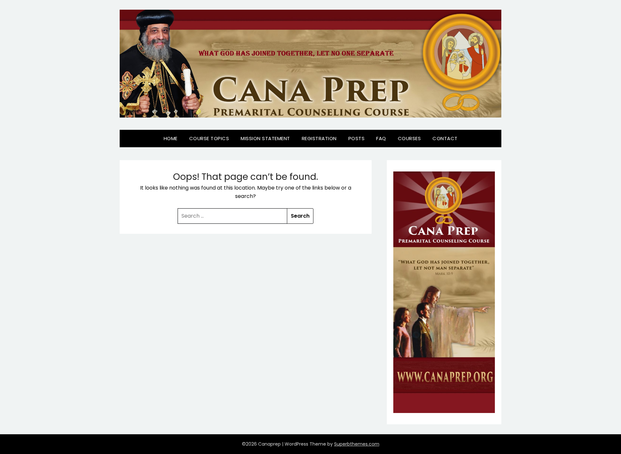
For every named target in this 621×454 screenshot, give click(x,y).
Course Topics (209, 138)
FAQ (381, 138)
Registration (319, 138)
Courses (409, 138)
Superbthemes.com (356, 444)
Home (171, 138)
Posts (356, 138)
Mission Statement (265, 138)
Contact (445, 138)
